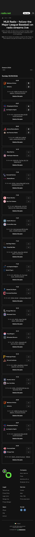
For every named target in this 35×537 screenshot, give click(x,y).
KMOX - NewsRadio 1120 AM (21, 365)
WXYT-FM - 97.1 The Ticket (20, 275)
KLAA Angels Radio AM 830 (20, 114)
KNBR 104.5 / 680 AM (20, 137)
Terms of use (6, 490)
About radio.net (24, 473)
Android (5, 516)
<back (3, 69)
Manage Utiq (6, 499)
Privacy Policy (6, 493)
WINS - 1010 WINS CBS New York (20, 388)
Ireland (18, 523)
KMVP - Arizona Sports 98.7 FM (17, 139)
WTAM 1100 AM (14, 298)
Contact (22, 490)
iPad (4, 513)
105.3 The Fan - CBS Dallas (17, 343)
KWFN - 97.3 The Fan (17, 253)
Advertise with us (24, 479)
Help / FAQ (22, 496)
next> (31, 69)
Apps (21, 493)
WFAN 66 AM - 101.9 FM (21, 206)
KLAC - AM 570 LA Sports (17, 276)
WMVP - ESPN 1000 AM (17, 321)
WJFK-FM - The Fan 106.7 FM (20, 160)
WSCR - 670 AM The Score (18, 456)
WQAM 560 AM (17, 162)
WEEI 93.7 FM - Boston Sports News (17, 208)
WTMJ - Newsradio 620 (20, 342)
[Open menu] (33, 13)
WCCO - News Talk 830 (20, 319)
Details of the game (18, 96)
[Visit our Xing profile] (24, 510)
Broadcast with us (24, 482)
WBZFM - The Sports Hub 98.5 (17, 93)
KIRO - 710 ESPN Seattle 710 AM (17, 230)
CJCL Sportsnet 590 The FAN (20, 229)
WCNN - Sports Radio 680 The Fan (20, 183)
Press (21, 476)
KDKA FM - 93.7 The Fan (17, 366)
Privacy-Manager (7, 502)
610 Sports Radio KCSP (25, 298)
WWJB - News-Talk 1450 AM (21, 252)
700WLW (28, 456)
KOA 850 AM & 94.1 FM (17, 185)
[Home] (2, 18)
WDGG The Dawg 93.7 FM (20, 91)
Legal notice (6, 496)
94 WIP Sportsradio (17, 116)
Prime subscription (25, 499)
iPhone (4, 510)
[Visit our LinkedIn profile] (21, 510)
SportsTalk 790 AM (17, 389)
